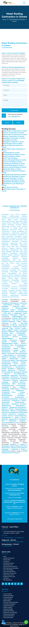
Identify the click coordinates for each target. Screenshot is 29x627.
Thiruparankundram (8, 385)
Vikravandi (24, 323)
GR (23, 451)
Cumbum (23, 389)
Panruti (23, 363)
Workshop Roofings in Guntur (14, 180)
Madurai (22, 382)
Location (18, 122)
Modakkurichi (22, 335)
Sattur (14, 392)
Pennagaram (5, 316)
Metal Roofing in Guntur (12, 156)
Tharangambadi (21, 410)
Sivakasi (22, 392)
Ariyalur (24, 360)
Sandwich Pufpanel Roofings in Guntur (13, 172)
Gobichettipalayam (7, 338)
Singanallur (20, 346)
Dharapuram (13, 340)
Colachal (11, 409)
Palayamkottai (20, 405)
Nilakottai (23, 352)
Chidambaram (22, 365)
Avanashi (4, 341)
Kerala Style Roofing (8, 615)
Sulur (12, 345)
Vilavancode (5, 410)
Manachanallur (14, 358)
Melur (14, 383)
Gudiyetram (5, 308)
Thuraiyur (5, 360)
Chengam (15, 318)
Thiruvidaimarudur (19, 373)
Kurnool (4, 415)
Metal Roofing (7, 600)
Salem (24, 326)
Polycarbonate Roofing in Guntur (15, 174)
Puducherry (5, 412)
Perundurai (5, 336)
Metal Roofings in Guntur (12, 169)
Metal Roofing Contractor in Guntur (18, 20)
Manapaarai (5, 357)
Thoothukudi (5, 399)
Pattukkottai (14, 377)
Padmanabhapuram (20, 409)
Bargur (25, 313)
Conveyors (6, 561)
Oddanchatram (6, 352)
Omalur (24, 328)
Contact (7, 122)
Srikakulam (22, 419)
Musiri (23, 358)
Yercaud (17, 328)
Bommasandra (6, 447)
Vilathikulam (14, 399)
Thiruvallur (5, 299)
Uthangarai (5, 315)
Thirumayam (6, 380)
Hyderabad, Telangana (18, 624)
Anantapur (21, 414)
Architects (6, 578)
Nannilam (24, 372)
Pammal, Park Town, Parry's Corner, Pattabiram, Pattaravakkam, (14, 263)
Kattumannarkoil (7, 367)
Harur (25, 316)
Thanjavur (7, 373)
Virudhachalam (6, 363)
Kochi (3, 420)
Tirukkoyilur (13, 325)
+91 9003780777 (7, 542)
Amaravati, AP (7, 624)
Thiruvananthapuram (8, 422)
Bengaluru (13, 444)
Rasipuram (12, 331)
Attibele (17, 446)
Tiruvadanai (5, 397)
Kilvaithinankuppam (21, 308)
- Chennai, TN (15, 622)
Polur (13, 320)
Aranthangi (22, 380)
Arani (17, 320)
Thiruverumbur (21, 357)
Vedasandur (10, 353)
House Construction (8, 575)
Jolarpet (17, 311)
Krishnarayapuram (8, 355)
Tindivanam (5, 323)
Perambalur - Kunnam (14, 360)
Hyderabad (5, 426)
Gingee (19, 321)
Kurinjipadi (5, 365)
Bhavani (15, 336)
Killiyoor (13, 410)
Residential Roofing (8, 610)
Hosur (9, 313)
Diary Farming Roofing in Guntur (15, 160)
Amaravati (12, 414)
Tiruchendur (22, 399)
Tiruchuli (20, 394)
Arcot (24, 304)
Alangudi (15, 380)
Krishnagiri (24, 311)
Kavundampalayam (20, 345)
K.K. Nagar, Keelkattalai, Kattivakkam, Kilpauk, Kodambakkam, (14, 236)
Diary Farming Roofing (9, 571)
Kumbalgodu (5, 446)
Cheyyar (23, 320)
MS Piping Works (7, 580)
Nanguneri (5, 407)
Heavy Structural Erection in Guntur (12, 146)
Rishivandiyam (7, 326)
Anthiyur (24, 336)
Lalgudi (4, 358)
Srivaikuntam (6, 400)
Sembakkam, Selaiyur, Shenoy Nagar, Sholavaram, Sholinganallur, (14, 278)
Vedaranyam (11, 370)
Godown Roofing (7, 607)
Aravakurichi (23, 353)
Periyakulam (5, 389)
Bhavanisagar (23, 338)
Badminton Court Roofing (10, 612)
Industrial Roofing (8, 597)
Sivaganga (5, 382)
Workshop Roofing (8, 609)
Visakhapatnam (14, 412)
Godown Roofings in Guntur (13, 178)
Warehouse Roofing (8, 595)
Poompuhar (11, 368)
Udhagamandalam (7, 343)
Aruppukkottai (6, 394)
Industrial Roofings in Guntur (14, 165)
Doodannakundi (21, 447)
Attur (11, 328)
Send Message (14, 110)
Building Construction (9, 576)
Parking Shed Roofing (9, 614)
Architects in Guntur (10, 140)
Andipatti (22, 387)
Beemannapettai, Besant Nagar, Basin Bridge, (14, 221)
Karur (17, 353)
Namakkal (4, 331)
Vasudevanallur (19, 402)
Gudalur (15, 343)
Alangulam (15, 404)
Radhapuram (13, 407)
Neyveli (16, 363)
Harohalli (24, 446)
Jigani (12, 446)
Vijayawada (23, 412)
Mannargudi (17, 372)
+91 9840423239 (8, 546)
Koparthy (23, 415)
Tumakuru (23, 444)
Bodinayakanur (15, 389)
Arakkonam (15, 306)
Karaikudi (15, 382)
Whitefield (15, 449)
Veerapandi (23, 330)
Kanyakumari (22, 407)
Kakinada (4, 419)
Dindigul (15, 350)
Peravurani (23, 377)
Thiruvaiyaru (22, 375)
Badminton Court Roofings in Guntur (13, 184)
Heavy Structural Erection (10, 566)
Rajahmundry (13, 419)
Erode (14, 335)
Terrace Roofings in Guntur (13, 162)
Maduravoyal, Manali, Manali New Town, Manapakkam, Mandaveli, (14, 246)
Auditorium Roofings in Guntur (14, 176)
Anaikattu (5, 309)
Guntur (10, 415)
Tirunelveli (23, 404)
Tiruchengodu (21, 333)
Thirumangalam (21, 385)
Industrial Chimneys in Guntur (14, 142)
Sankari (16, 330)
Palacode (22, 315)
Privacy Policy (7, 559)
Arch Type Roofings (10, 158)
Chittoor (16, 415)
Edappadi (10, 330)
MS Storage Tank (7, 564)
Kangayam (23, 340)
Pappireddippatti (17, 316)
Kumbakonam (6, 375)
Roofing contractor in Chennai (11, 452)
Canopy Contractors (8, 558)
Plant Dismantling (8, 617)
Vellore (23, 306)
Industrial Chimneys (8, 563)
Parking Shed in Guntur (12, 153)
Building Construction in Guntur (14, 138)
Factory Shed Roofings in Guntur (15, 167)
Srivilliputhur (6, 392)
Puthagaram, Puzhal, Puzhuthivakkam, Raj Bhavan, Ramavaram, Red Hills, (14, 273)
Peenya (23, 449)
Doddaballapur (6, 451)
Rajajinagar (5, 449)
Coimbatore (5, 345)
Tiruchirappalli (21, 355)
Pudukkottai (5, 378)
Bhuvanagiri (13, 365)
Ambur (12, 311)
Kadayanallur (6, 404)
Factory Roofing (7, 599)
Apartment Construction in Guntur (15, 131)
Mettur (4, 330)
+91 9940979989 (18, 542)
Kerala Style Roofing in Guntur (14, 154)
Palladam (14, 341)
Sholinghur (5, 306)
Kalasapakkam (6, 320)
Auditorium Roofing (8, 605)
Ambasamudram (6, 405)
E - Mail (5, 535)
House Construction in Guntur (14, 133)
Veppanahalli (18, 313)
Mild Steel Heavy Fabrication (10, 568)
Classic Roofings (7, 622)
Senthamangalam (21, 331)
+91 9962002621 (19, 537)
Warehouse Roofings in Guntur (14, 164)
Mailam (25, 321)
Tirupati (4, 414)
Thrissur (17, 422)
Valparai (23, 348)
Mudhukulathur (19, 397)
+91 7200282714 (14, 117)
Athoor (15, 352)
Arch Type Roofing (8, 570)
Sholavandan (22, 383)
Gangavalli (5, 328)
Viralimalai (24, 378)
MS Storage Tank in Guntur (13, 143)
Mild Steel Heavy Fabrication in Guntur (14, 150)
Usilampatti (5, 387)
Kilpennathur (23, 318)
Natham (4, 353)
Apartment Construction (9, 573)
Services (5, 589)
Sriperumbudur (7, 304)
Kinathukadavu (6, 348)
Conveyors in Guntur (11, 187)
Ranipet (17, 304)
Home (4, 19)
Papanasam (14, 375)
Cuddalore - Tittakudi (19, 362)
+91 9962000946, (8, 537)
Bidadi (13, 447)
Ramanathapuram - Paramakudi (13, 395)
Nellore (17, 417)
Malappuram (12, 420)
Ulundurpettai (23, 325)
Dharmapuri (13, 315)
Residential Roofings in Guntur (14, 182)
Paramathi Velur (7, 333)
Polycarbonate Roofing (9, 604)
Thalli (5, 313)
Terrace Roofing (7, 594)
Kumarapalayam (6, 335)
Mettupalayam (6, 350)
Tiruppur (4, 340)
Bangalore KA (23, 622)
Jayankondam (6, 362)
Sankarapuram (17, 326)
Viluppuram (11, 321)
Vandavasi (5, 321)
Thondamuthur (6, 346)
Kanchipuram (15, 303)
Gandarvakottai (15, 378)
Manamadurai (6, 383)
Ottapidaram (16, 400)
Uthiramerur (23, 303)
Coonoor (23, 343)
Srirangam (13, 357)
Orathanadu (5, 377)
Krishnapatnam (6, 417)
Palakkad (22, 420)
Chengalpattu (6, 303)
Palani (23, 350)
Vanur (14, 323)
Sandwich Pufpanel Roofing (10, 602)
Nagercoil (4, 409)
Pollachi (15, 348)
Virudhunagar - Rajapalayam (13, 390)
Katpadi (12, 309)
